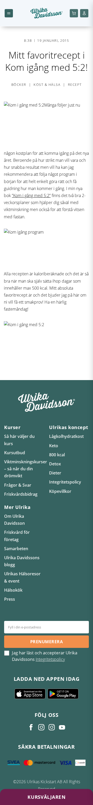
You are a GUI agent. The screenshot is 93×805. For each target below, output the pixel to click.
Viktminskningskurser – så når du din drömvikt (25, 469)
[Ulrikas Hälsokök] (62, 727)
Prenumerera (46, 642)
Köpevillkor (60, 491)
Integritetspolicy (65, 482)
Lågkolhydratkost (66, 436)
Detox (55, 464)
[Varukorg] (74, 13)
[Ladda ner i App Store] (29, 694)
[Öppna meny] (9, 13)
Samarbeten (16, 548)
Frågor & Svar (17, 485)
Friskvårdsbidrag (20, 494)
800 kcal (57, 455)
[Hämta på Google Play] (63, 694)
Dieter (55, 473)
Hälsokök (13, 590)
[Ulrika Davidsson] (31, 727)
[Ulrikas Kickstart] (51, 727)
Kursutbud (14, 453)
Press (9, 599)
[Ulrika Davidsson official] (41, 727)
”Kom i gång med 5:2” (31, 195)
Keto (53, 446)
